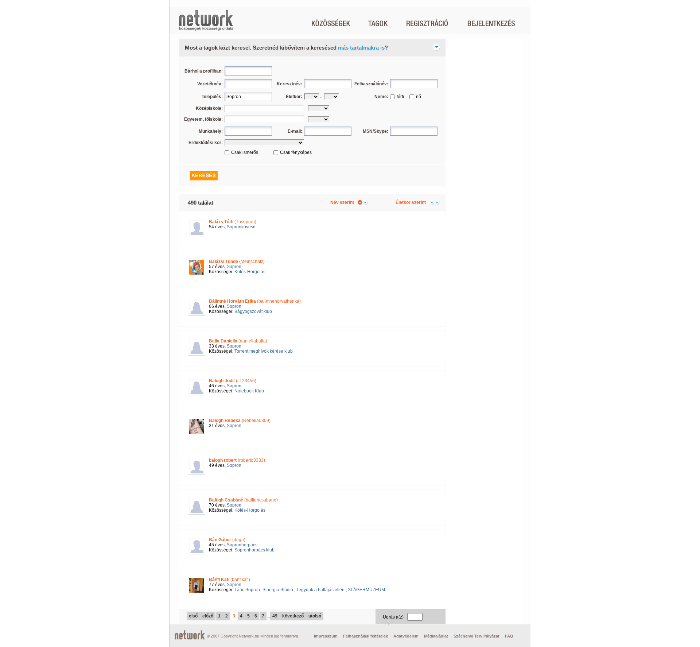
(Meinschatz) (237, 261)
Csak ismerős (244, 152)
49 (274, 616)
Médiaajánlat (436, 636)
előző (207, 616)
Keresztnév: (289, 83)
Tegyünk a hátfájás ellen (320, 589)
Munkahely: (211, 131)
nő (418, 96)
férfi (400, 96)
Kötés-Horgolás (249, 271)
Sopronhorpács (242, 544)
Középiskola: (209, 108)
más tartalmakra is (361, 47)
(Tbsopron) (232, 221)
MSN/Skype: (375, 131)
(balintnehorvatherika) (255, 301)
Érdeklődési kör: (205, 142)
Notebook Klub (249, 391)
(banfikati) (229, 579)
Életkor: (294, 96)
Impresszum (326, 636)
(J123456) (232, 380)
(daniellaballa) (238, 341)
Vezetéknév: (210, 83)
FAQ (509, 636)
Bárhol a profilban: (203, 71)
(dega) (227, 539)
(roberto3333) (237, 460)
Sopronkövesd (241, 226)
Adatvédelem (406, 636)
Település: (212, 96)
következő (293, 616)
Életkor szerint (411, 202)
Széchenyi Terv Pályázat (476, 636)
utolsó (314, 616)
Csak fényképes (296, 152)
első (193, 616)
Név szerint (342, 202)
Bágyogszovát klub (253, 311)
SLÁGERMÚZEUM (366, 589)
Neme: (381, 96)
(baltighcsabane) (243, 500)
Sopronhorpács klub (254, 550)
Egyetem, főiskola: (203, 119)
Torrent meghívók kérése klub (263, 351)
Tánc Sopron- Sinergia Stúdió (263, 589)
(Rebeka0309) (240, 420)
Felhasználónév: (371, 83)
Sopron (234, 266)
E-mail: (295, 131)
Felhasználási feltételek (365, 636)
